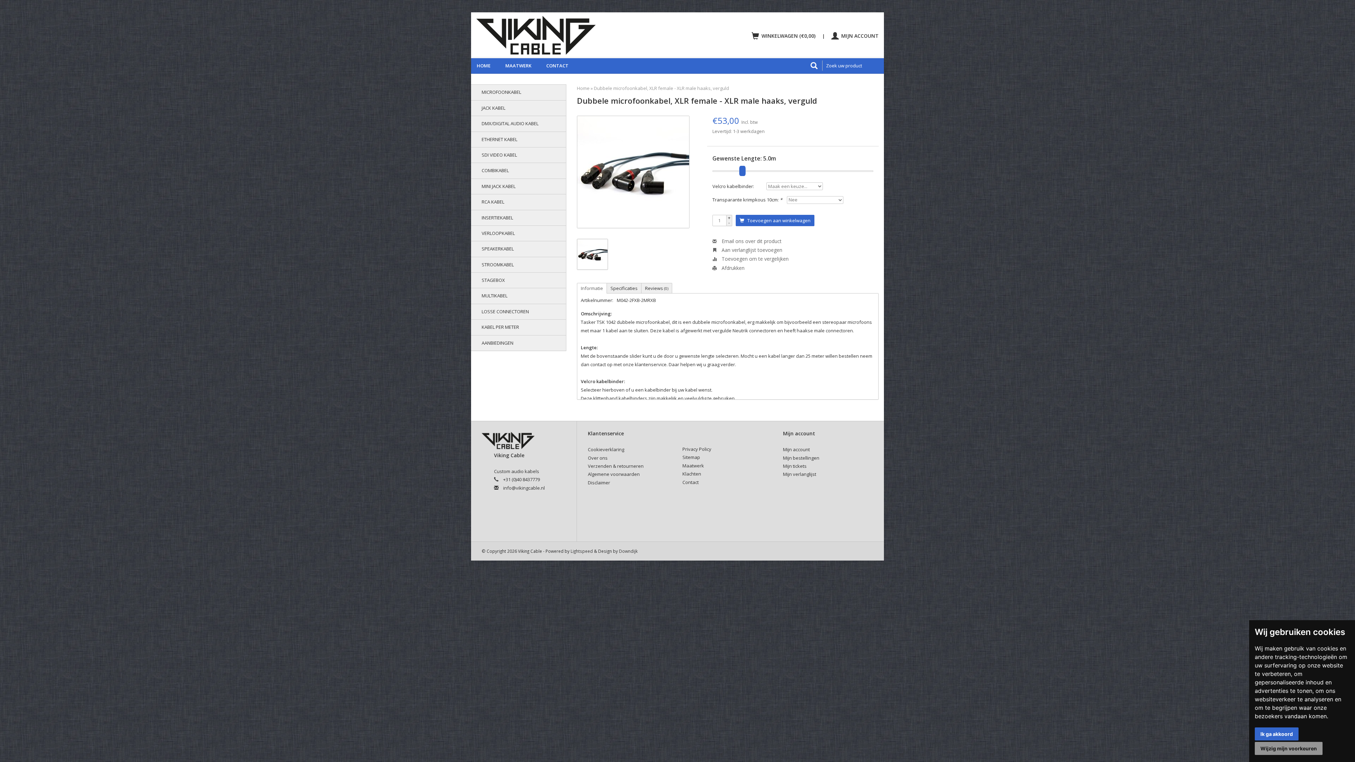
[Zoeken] (814, 65)
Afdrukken (732, 268)
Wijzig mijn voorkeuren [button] (1288, 748)
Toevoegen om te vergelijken (754, 258)
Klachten (691, 474)
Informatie (592, 288)
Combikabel (495, 170)
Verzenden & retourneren (616, 466)
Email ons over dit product (751, 241)
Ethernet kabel (499, 139)
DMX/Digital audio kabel (510, 123)
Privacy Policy (696, 449)
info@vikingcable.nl (524, 488)
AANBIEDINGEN (497, 343)
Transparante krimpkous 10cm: (747, 199)
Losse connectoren (505, 311)
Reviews (656, 288)
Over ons (598, 458)
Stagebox (493, 280)
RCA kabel (493, 202)
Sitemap (691, 457)
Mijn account (859, 35)
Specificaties (624, 288)
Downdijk (628, 551)
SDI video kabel (499, 155)
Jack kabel (493, 108)
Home (483, 65)
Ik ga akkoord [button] (1276, 734)
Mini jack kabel (499, 186)
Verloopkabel (498, 233)
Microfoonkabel (501, 92)
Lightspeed (582, 551)
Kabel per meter (500, 327)
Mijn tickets (795, 466)
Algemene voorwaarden (614, 474)
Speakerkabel (498, 249)
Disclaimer (599, 482)
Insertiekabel (497, 217)
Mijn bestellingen (801, 458)
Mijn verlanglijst (799, 474)
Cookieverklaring (606, 449)
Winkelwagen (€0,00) (788, 35)
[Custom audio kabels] (573, 35)
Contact (557, 65)
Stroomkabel (498, 264)
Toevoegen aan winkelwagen (777, 220)
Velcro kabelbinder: (733, 186)
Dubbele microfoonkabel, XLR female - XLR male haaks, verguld (661, 88)
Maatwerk (518, 65)
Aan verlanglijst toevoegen (751, 250)
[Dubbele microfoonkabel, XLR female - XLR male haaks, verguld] (633, 172)
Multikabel (494, 295)
